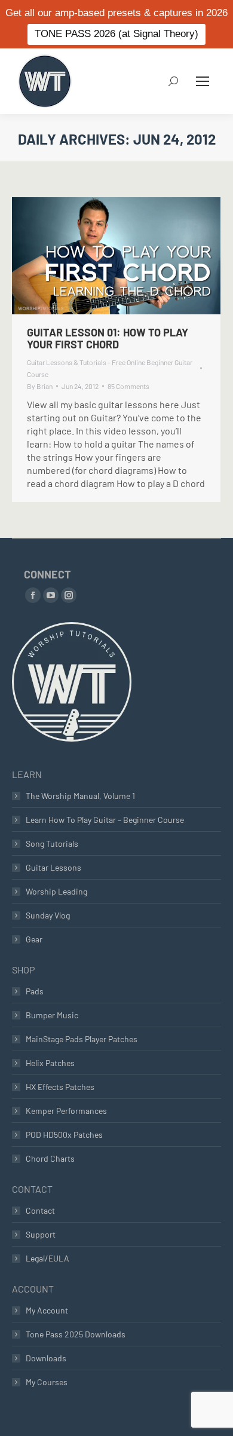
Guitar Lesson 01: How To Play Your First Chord (107, 338)
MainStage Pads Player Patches (81, 1039)
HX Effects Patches (60, 1087)
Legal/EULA (47, 1258)
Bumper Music (52, 1015)
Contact (40, 1210)
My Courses (47, 1382)
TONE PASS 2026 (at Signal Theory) (116, 33)
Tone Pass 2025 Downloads (75, 1334)
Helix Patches (50, 1063)
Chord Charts (50, 1158)
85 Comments (128, 386)
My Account (47, 1310)
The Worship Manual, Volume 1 (80, 796)
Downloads (46, 1358)
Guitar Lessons (53, 867)
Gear (34, 939)
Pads (35, 991)
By (40, 386)
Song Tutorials (52, 843)
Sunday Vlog (48, 915)
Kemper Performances (66, 1111)
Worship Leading (56, 891)
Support (41, 1234)
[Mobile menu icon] (202, 81)
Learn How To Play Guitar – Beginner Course (105, 820)
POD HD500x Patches (64, 1134)
